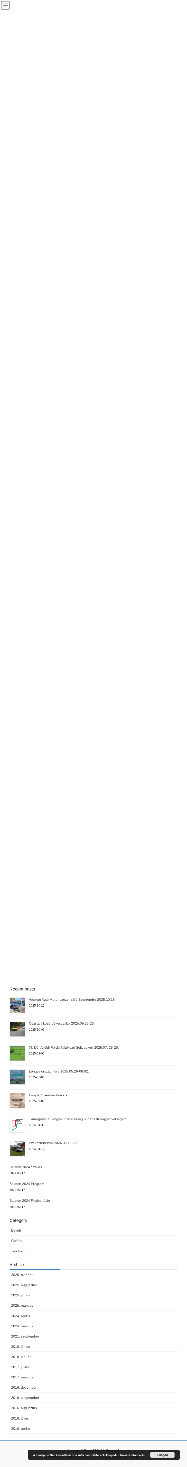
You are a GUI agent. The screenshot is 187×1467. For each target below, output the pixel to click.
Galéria (16, 1241)
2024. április (20, 1316)
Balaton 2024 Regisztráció (29, 1200)
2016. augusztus (24, 1408)
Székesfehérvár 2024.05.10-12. (53, 1143)
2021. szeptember (25, 1336)
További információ (132, 1455)
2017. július (20, 1367)
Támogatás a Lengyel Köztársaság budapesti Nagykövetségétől (78, 1119)
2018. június (20, 1346)
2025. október (22, 1275)
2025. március (22, 1305)
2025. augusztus (24, 1285)
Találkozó (18, 1251)
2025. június (20, 1295)
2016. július (20, 1418)
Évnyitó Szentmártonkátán (49, 1095)
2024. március (22, 1326)
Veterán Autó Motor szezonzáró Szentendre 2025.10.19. (72, 999)
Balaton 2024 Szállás (25, 1167)
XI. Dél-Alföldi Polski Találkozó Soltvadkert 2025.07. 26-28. (74, 1047)
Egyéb (16, 1230)
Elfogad (162, 1455)
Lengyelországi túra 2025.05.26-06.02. (59, 1071)
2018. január (21, 1357)
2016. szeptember (25, 1398)
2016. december (24, 1387)
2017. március (22, 1377)
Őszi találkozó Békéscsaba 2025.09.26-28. (62, 1023)
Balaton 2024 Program (26, 1184)
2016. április (20, 1428)
